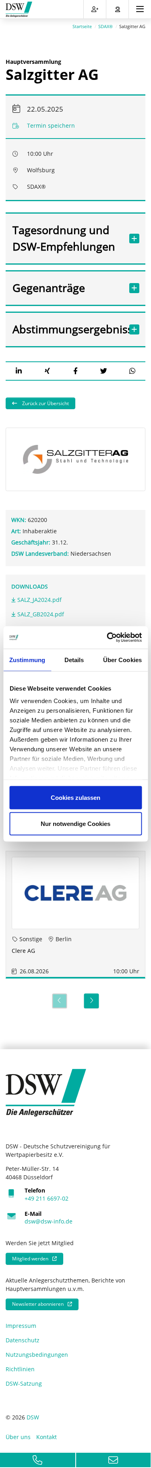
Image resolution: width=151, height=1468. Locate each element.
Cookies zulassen (75, 797)
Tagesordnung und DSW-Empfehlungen (63, 238)
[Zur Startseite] (19, 9)
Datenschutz (22, 1340)
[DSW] (46, 1092)
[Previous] (59, 1000)
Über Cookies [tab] (122, 659)
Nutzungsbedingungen (37, 1354)
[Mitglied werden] (95, 9)
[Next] (91, 1000)
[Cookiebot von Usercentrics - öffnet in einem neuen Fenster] (107, 637)
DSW (33, 1417)
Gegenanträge (48, 287)
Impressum (21, 1325)
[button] (18, 370)
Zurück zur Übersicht (45, 403)
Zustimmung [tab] (27, 659)
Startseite (82, 26)
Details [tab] (74, 659)
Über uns (18, 1437)
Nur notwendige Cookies (75, 823)
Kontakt (46, 1437)
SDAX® (105, 26)
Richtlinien (20, 1369)
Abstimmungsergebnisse (67, 329)
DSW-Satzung (24, 1383)
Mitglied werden (30, 1258)
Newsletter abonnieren (38, 1304)
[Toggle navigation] (140, 9)
